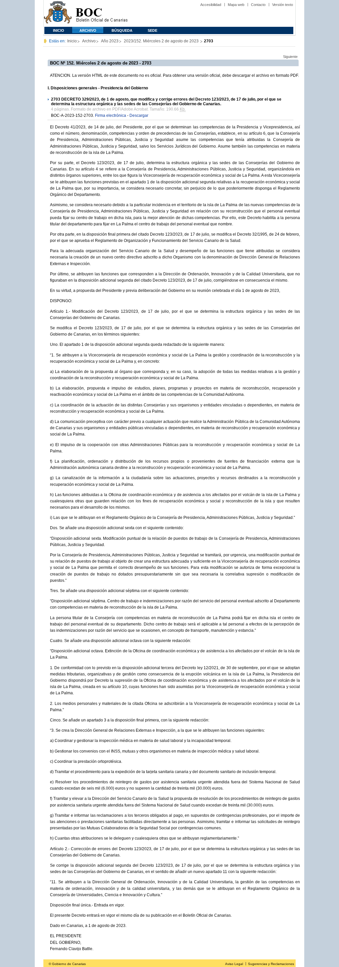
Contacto (258, 5)
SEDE (152, 30)
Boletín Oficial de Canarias (101, 13)
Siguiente (290, 57)
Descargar (138, 115)
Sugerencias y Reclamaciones (271, 964)
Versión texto (282, 5)
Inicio (58, 30)
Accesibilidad (210, 5)
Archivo (87, 30)
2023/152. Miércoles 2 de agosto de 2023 (162, 41)
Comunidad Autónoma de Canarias (58, 13)
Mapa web (236, 5)
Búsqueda (122, 30)
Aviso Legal (234, 964)
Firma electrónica (110, 115)
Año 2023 (110, 41)
